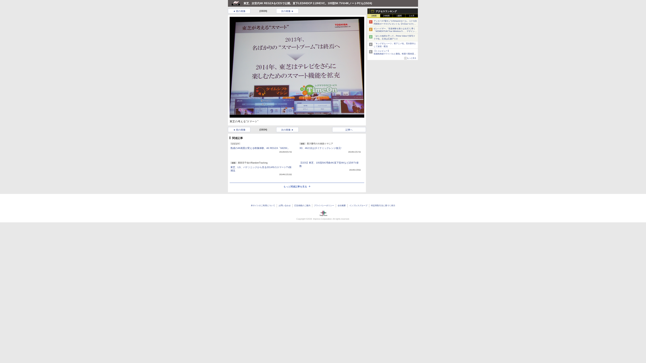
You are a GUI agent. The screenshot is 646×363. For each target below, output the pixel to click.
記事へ (349, 129)
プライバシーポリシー (324, 205)
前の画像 (240, 11)
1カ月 (411, 16)
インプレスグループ (358, 205)
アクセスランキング (386, 11)
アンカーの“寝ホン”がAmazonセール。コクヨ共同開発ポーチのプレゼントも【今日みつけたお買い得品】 (395, 24)
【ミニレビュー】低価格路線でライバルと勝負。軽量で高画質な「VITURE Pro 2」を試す (395, 54)
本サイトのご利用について (263, 205)
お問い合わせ (285, 205)
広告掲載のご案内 (302, 205)
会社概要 (342, 205)
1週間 (399, 16)
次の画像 (286, 11)
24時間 (386, 16)
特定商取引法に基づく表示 (383, 205)
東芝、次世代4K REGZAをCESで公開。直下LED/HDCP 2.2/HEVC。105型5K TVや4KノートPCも (304, 3)
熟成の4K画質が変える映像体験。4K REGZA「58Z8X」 (260, 148)
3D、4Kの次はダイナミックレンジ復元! (320, 148)
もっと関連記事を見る (295, 186)
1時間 (373, 16)
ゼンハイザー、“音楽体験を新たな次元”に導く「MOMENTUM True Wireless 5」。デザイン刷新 (395, 31)
